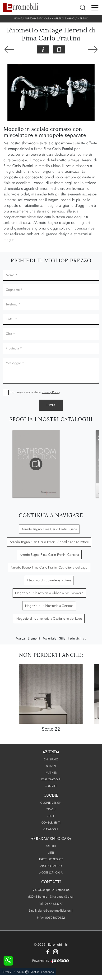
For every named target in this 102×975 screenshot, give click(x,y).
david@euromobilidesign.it (55, 910)
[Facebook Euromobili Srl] (47, 951)
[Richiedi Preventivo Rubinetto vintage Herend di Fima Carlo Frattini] (43, 49)
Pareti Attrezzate (51, 859)
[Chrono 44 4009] (9, 49)
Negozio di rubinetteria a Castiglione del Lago (49, 618)
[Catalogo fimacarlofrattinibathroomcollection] (36, 463)
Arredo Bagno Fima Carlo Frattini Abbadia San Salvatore (49, 541)
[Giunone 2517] (92, 49)
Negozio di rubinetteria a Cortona (49, 605)
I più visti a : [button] (77, 638)
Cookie (19, 972)
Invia (51, 405)
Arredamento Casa (38, 18)
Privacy (6, 972)
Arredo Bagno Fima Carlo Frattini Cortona (49, 554)
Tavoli (51, 809)
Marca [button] (20, 638)
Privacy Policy (51, 392)
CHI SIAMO (51, 759)
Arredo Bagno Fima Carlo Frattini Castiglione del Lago (49, 567)
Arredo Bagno (64, 18)
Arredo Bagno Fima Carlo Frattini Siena (49, 529)
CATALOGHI (50, 829)
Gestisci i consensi (42, 972)
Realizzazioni (50, 779)
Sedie (51, 816)
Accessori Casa (51, 872)
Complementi (51, 823)
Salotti (51, 846)
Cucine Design (50, 803)
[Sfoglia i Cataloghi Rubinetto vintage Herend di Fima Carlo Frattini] (59, 49)
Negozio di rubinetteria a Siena (49, 580)
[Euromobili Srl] (20, 7)
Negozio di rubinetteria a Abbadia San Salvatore (49, 593)
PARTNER (51, 773)
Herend (83, 18)
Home (18, 18)
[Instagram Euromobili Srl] (55, 951)
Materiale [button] (49, 638)
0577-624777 (54, 903)
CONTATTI (51, 786)
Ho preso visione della (35, 392)
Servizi (51, 766)
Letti (51, 853)
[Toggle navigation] (94, 7)
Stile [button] (62, 638)
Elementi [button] (34, 638)
